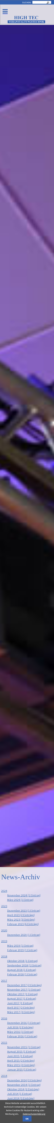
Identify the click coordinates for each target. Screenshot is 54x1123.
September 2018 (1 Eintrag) (24, 965)
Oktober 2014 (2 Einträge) (23, 1089)
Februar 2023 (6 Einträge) (23, 924)
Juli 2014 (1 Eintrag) (19, 1094)
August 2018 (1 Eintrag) (21, 970)
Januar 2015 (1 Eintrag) (21, 1069)
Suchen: (27, 2)
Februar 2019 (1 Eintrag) (22, 950)
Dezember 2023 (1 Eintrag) (23, 910)
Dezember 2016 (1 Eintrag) (23, 1023)
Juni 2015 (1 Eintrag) (20, 1056)
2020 (4, 930)
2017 (4, 980)
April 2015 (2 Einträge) (21, 1060)
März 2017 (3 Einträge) (21, 1012)
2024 (4, 891)
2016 (4, 1018)
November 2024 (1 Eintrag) (24, 895)
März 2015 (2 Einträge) (21, 1065)
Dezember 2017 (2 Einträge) (24, 985)
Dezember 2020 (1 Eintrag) (23, 935)
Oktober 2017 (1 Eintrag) (22, 994)
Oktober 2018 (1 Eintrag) (22, 961)
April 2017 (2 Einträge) (21, 1007)
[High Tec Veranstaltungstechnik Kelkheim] (26, 22)
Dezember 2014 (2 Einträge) (24, 1080)
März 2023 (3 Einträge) (21, 919)
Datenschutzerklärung (34, 1113)
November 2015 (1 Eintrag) (24, 1047)
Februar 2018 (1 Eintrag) (22, 974)
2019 (4, 941)
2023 (4, 906)
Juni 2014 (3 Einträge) (20, 1098)
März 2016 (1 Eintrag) (20, 1032)
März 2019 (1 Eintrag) (20, 945)
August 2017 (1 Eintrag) (21, 998)
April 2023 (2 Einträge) (21, 915)
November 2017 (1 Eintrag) (24, 989)
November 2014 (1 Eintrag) (24, 1085)
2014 (4, 1076)
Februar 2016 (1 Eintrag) (22, 1036)
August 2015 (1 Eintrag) (21, 1051)
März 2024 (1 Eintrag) (20, 900)
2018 (4, 956)
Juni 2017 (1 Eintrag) (20, 1003)
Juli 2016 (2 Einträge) (20, 1027)
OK (27, 1118)
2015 (4, 1042)
